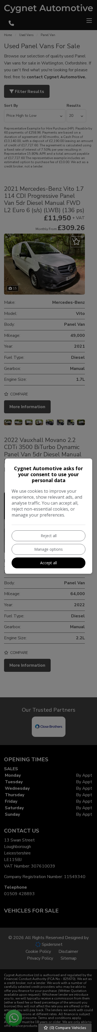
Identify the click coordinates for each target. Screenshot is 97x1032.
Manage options (48, 549)
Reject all (49, 535)
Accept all (48, 562)
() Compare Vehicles (67, 1027)
